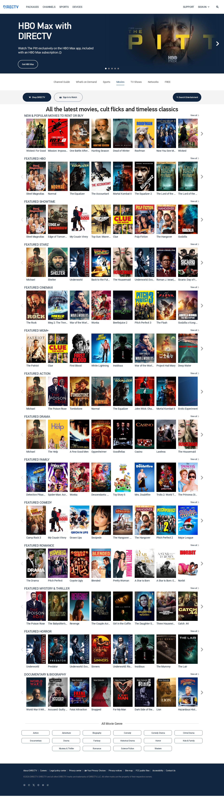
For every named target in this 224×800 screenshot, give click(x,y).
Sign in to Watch (70, 97)
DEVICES (77, 7)
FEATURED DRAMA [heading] (37, 417)
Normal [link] (52, 193)
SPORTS (64, 7)
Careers (43, 770)
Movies (120, 82)
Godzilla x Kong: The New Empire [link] (196, 322)
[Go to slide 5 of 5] (118, 68)
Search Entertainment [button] (188, 97)
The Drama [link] (32, 580)
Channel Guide (62, 82)
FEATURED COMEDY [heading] (38, 502)
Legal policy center (57, 770)
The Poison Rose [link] (57, 408)
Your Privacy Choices (96, 770)
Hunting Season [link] (100, 150)
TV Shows (136, 82)
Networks (153, 82)
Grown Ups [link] (76, 537)
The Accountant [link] (100, 193)
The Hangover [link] (164, 236)
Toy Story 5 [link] (119, 494)
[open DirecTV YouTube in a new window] (43, 785)
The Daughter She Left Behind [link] (151, 623)
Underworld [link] (76, 279)
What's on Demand (86, 82)
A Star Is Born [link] (142, 580)
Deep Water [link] (184, 365)
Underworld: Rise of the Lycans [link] (130, 666)
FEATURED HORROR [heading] (38, 631)
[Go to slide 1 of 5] (106, 68)
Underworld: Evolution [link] (147, 279)
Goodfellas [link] (119, 451)
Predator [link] (53, 666)
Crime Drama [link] (188, 732)
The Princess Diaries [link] (189, 494)
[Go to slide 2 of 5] (109, 68)
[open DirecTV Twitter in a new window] (34, 785)
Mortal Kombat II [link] (122, 193)
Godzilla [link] (182, 236)
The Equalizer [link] (77, 193)
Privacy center (75, 770)
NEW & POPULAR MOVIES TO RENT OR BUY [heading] (53, 116)
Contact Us (170, 770)
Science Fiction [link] (127, 748)
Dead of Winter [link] (121, 150)
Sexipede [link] (96, 537)
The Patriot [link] (32, 365)
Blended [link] (95, 580)
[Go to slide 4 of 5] (115, 68)
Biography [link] (97, 732)
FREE (167, 82)
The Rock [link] (31, 322)
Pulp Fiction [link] (141, 236)
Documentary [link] (36, 740)
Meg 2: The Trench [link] (58, 322)
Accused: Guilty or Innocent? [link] (63, 709)
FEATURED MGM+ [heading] (36, 330)
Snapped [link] (96, 709)
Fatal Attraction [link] (78, 709)
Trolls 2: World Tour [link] (167, 494)
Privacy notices (115, 770)
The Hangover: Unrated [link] (126, 537)
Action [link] (35, 732)
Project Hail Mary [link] (165, 365)
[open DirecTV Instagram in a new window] (38, 785)
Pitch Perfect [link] (55, 580)
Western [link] (158, 748)
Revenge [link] (74, 623)
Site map (128, 770)
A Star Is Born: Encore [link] (168, 580)
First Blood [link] (76, 365)
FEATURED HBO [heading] (35, 159)
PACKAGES (32, 7)
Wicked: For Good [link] (36, 150)
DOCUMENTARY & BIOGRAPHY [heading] (45, 674)
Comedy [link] (127, 732)
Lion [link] (158, 709)
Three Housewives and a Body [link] (173, 623)
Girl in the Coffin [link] (122, 623)
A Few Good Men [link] (79, 451)
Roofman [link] (140, 150)
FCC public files (142, 770)
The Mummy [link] (163, 666)
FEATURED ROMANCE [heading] (39, 545)
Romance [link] (97, 748)
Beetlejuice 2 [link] (120, 322)
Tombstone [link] (76, 408)
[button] (217, 6)
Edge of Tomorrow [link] (58, 236)
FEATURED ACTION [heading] (37, 374)
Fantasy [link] (96, 740)
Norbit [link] (181, 580)
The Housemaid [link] (122, 279)
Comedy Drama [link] (158, 732)
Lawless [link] (161, 451)
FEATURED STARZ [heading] (36, 245)
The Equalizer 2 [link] (143, 193)
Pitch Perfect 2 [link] (164, 537)
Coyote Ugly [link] (76, 580)
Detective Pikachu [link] (36, 494)
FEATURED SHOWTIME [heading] (39, 202)
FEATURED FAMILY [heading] (36, 460)
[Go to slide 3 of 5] (112, 68)
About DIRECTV (30, 770)
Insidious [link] (118, 365)
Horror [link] (158, 740)
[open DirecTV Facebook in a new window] (29, 785)
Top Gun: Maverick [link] (101, 236)
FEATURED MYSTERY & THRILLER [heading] (46, 588)
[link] (36, 133)
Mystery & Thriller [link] (66, 748)
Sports (106, 82)
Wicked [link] (182, 150)
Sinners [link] (95, 666)
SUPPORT (188, 7)
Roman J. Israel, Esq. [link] (167, 279)
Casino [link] (138, 451)
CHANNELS (49, 7)
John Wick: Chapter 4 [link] (146, 408)
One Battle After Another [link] (83, 150)
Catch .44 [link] (183, 623)
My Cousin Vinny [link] (79, 236)
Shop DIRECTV (38, 97)
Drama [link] (66, 740)
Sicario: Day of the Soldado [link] (193, 279)
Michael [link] (30, 279)
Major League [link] (185, 537)
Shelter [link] (52, 279)
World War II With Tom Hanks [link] (42, 709)
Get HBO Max (28, 64)
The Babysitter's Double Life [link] (63, 623)
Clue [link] (115, 236)
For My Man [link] (119, 709)
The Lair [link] (182, 666)
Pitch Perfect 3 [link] (143, 322)
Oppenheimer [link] (99, 451)
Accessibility (157, 770)
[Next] (217, 43)
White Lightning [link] (100, 365)
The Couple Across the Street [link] (107, 623)
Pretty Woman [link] (121, 580)
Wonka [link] (95, 322)
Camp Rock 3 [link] (33, 537)
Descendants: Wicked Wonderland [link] (110, 494)
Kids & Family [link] (189, 740)
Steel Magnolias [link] (35, 193)
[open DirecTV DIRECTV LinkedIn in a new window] (24, 785)
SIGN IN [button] (202, 7)
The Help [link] (53, 451)
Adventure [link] (66, 732)
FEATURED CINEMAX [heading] (38, 287)
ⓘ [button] (60, 52)
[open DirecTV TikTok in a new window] (48, 785)
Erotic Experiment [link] (188, 408)
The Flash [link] (161, 322)
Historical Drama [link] (127, 740)
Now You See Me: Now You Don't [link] (174, 150)
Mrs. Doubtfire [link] (142, 494)
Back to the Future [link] (101, 279)
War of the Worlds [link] (80, 322)
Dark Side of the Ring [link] (146, 709)
